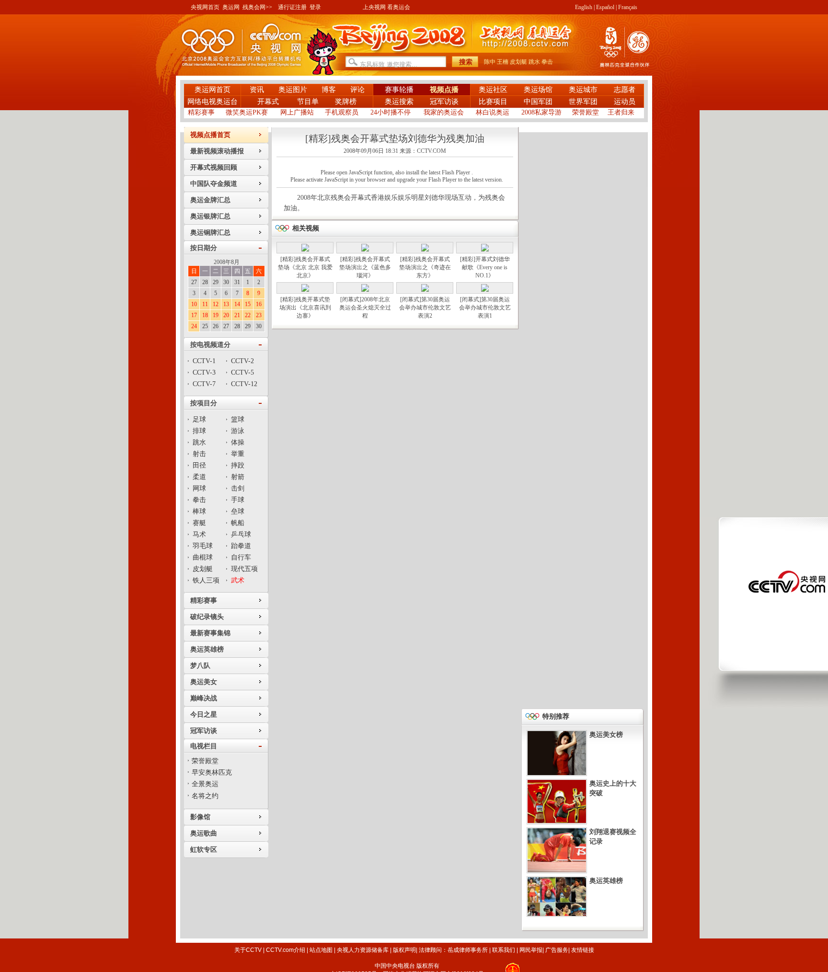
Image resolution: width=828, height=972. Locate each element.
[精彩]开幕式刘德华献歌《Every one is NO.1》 (485, 267)
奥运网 (231, 7)
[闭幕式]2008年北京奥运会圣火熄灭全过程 (365, 307)
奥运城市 (583, 89)
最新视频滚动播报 (217, 151)
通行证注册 (292, 7)
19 (215, 315)
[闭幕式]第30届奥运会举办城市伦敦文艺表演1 (485, 307)
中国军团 (538, 101)
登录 (315, 7)
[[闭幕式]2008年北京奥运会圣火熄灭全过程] (365, 289)
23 (259, 315)
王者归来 (621, 112)
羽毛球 (203, 545)
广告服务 (556, 950)
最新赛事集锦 (210, 633)
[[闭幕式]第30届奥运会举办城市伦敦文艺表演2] (425, 289)
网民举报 (530, 950)
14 (237, 304)
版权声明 (404, 950)
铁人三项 (206, 580)
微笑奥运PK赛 (247, 112)
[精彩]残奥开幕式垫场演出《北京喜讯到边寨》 (305, 307)
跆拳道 (241, 545)
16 (259, 304)
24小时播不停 (390, 112)
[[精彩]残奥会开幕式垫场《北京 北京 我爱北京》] (305, 249)
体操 (237, 442)
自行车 (241, 557)
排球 (199, 431)
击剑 (237, 488)
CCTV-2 (242, 361)
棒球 (199, 511)
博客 (329, 89)
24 (194, 326)
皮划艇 (518, 61)
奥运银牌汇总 (210, 216)
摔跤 (237, 465)
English (583, 7)
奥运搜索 (399, 101)
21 (237, 315)
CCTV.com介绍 (285, 950)
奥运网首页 (212, 89)
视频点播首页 (210, 134)
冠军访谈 (444, 101)
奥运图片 (292, 89)
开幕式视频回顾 (213, 167)
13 (226, 304)
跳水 (534, 61)
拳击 (547, 61)
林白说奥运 (492, 112)
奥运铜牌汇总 (210, 232)
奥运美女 (203, 682)
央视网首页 (205, 7)
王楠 (502, 61)
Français (627, 7)
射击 (199, 453)
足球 (199, 419)
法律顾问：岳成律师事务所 (453, 950)
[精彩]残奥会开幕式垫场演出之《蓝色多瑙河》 (365, 267)
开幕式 (269, 101)
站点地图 (321, 950)
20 (226, 315)
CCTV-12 (244, 384)
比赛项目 (493, 101)
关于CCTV (248, 950)
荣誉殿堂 (585, 112)
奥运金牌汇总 (210, 200)
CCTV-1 (204, 361)
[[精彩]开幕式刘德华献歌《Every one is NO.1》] (485, 249)
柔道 (199, 476)
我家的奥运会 (444, 112)
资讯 (257, 89)
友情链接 (582, 950)
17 (194, 315)
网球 (199, 488)
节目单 (308, 101)
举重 (237, 453)
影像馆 (200, 817)
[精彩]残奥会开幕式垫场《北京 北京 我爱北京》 (305, 267)
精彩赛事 (201, 112)
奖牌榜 (345, 101)
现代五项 (244, 568)
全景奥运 (205, 784)
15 (248, 304)
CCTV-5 (242, 372)
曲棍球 (203, 557)
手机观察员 (341, 112)
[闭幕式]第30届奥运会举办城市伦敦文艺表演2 (425, 307)
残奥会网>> (257, 7)
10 (194, 304)
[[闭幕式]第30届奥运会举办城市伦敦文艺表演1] (485, 289)
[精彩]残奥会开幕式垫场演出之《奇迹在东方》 (425, 267)
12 (215, 304)
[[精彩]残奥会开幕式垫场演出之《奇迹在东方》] (425, 249)
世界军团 (583, 101)
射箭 (237, 476)
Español (605, 7)
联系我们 (503, 950)
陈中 (489, 61)
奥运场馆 (538, 89)
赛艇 (199, 522)
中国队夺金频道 (213, 183)
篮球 (237, 419)
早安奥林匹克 (212, 772)
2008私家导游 (541, 112)
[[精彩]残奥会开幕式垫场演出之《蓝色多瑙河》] (365, 249)
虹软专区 (203, 849)
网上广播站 (297, 112)
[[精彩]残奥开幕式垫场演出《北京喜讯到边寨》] (305, 289)
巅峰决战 (203, 698)
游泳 (237, 431)
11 (205, 304)
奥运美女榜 (606, 734)
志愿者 (624, 89)
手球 (237, 499)
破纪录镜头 (207, 616)
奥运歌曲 (203, 833)
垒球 (237, 511)
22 (248, 315)
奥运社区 (493, 89)
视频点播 (444, 89)
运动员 (624, 101)
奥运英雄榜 (207, 649)
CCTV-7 (204, 384)
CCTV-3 (204, 372)
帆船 (237, 522)
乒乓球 (241, 534)
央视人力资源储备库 (363, 950)
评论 (357, 89)
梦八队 (200, 665)
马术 (199, 534)
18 (205, 315)
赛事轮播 (399, 89)
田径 (199, 465)
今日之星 (203, 714)
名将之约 (205, 796)
